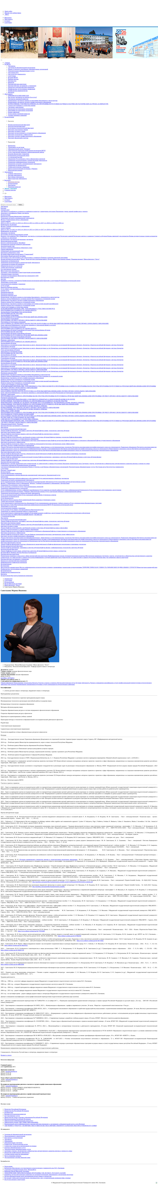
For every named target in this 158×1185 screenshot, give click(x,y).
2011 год (9, 223)
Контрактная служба (7, 277)
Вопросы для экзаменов (8, 236)
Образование (8, 1141)
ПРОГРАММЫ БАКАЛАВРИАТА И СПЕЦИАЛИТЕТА (18, 310)
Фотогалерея (8, 1166)
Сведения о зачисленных (16, 107)
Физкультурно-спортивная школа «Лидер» (39, 259)
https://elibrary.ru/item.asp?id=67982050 (69, 936)
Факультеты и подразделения (13, 1137)
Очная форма (14, 312)
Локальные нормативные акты (72, 463)
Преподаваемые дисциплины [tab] (23, 683)
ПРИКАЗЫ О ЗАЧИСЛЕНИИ (10, 411)
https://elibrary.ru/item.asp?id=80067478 (12, 950)
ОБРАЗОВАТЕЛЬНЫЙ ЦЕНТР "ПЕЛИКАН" (28, 514)
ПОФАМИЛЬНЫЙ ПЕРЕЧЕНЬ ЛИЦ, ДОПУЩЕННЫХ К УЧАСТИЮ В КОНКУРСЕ (28, 308)
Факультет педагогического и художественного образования (27, 133)
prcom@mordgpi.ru (11, 1071)
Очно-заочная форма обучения (40, 330)
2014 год (26, 223)
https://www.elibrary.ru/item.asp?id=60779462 (90, 940)
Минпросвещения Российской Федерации (17, 1119)
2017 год (44, 223)
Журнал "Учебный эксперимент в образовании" (45, 483)
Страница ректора (10, 190)
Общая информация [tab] (7, 683)
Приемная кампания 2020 (9, 373)
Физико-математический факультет (19, 125)
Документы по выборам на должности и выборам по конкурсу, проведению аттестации (28, 211)
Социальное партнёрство (9, 465)
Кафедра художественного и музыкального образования (67, 531)
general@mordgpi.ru (12, 1079)
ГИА (17, 236)
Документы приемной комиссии (18, 99)
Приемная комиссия (14, 187)
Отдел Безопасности (7, 498)
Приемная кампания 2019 (9, 295)
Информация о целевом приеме (21, 299)
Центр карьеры (14, 500)
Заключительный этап (8, 246)
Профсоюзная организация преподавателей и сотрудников (40, 280)
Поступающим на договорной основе (43, 299)
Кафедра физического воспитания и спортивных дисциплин (67, 453)
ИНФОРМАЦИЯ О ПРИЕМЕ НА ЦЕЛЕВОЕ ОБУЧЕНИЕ (19, 402)
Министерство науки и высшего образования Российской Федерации (26, 1117)
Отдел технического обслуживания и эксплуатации (105, 490)
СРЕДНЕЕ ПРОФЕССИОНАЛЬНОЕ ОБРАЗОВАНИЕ (91, 323)
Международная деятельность (17, 178)
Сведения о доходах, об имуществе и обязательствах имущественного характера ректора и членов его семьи (116, 463)
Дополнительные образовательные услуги (21, 71)
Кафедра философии (75, 437)
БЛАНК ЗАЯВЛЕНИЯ (8, 399)
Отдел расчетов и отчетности (10, 486)
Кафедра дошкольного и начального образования (79, 440)
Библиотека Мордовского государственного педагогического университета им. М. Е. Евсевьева (34, 1168)
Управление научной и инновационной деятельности (25, 164)
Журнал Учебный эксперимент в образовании (15, 226)
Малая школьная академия (9, 241)
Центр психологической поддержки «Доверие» (23, 168)
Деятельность (8, 172)
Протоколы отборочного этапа (22, 247)
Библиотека (11, 145)
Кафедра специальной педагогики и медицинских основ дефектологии (52, 444)
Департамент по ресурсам (16, 147)
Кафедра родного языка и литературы (54, 460)
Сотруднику (8, 22)
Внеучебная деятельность (16, 177)
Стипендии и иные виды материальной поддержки (20, 1146)
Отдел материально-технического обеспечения (75, 513)
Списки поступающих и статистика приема (21, 105)
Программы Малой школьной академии (13, 256)
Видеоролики (5, 566)
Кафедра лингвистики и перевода (48, 434)
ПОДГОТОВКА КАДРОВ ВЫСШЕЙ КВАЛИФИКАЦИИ (55, 323)
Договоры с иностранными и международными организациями (21, 272)
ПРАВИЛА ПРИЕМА (77, 402)
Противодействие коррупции (17, 84)
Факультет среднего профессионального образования (24, 136)
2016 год (38, 223)
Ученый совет (5, 210)
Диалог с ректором (10, 188)
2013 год (21, 223)
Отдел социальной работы (30, 495)
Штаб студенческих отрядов (47, 495)
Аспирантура (5, 275)
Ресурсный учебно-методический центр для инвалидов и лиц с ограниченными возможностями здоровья (37, 1178)
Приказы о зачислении (8, 340)
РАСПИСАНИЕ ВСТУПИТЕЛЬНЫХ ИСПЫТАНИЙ (17, 417)
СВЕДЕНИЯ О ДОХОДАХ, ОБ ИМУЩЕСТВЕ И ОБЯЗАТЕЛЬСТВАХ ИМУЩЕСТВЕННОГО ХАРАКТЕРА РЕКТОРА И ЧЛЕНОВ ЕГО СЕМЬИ (50, 1125)
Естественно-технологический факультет (21, 128)
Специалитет (31, 275)
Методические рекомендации (10, 567)
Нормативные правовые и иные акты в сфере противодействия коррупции (24, 556)
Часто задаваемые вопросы (12, 1156)
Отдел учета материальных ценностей (31, 486)
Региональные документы (9, 239)
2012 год (15, 223)
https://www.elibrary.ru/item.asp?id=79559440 (31, 931)
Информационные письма (56, 556)
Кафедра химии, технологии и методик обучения (53, 430)
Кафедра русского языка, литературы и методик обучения (24, 460)
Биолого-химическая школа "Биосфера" (13, 243)
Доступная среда (13, 72)
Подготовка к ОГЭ (19, 257)
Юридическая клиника (15, 170)
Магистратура (22, 275)
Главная (7, 62)
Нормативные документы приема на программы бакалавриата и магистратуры (32, 100)
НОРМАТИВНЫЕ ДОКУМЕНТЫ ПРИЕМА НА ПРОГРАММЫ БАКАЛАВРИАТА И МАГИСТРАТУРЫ (34, 401)
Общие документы (23, 213)
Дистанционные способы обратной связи (17, 1157)
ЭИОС (6, 14)
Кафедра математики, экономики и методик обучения (55, 457)
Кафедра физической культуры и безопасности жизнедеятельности (27, 453)
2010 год (3, 223)
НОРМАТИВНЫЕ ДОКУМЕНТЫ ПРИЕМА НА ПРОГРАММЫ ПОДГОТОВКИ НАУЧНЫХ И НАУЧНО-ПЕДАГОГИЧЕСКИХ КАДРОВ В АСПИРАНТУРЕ (58, 104)
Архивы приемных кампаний (17, 115)
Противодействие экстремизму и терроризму (22, 86)
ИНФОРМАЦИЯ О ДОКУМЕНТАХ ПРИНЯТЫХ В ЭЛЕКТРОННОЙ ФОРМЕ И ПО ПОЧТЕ (45, 399)
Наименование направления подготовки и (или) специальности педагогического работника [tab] (46, 684)
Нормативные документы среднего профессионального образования (29, 102)
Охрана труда (5, 290)
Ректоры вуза (12, 81)
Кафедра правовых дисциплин (59, 437)
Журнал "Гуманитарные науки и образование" (15, 483)
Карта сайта (8, 11)
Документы (11, 66)
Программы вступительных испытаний (20, 110)
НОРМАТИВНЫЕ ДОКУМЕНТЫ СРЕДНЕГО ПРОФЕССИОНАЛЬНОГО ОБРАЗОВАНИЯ (30, 407)
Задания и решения (7, 247)
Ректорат (3, 208)
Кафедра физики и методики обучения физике (86, 457)
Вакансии (11, 82)
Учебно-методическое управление (18, 167)
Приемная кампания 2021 (9, 397)
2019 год (55, 223)
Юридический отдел (28, 289)
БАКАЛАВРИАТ (6, 391)
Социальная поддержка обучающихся (12, 264)
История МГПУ (13, 77)
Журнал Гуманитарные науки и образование (14, 219)
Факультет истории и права (16, 131)
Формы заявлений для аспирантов (118, 236)
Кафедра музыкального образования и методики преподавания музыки (28, 440)
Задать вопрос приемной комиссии (19, 114)
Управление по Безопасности (17, 165)
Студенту (7, 21)
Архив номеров (6, 221)
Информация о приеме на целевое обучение (25, 376)
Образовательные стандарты (10, 274)
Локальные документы (8, 233)
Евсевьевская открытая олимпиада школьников (15, 244)
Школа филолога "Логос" (92, 259)
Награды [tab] (35, 683)
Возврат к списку (6, 1055)
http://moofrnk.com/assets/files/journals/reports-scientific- (48, 886)
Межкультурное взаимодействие (147, 567)
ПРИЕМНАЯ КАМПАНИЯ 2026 (18, 95)
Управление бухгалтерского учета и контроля (15, 485)
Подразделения (9, 117)
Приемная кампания (7, 294)
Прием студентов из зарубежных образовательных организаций (28, 69)
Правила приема (6, 299)
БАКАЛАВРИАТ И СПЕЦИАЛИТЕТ (13, 323)
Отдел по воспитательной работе (11, 495)
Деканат (3, 430)
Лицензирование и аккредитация (14, 1136)
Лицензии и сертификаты (9, 213)
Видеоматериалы (6, 564)
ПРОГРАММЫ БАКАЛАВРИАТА (66, 386)
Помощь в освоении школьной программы (54, 257)
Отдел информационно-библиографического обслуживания (20, 478)
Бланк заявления (6, 325)
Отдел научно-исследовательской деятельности (39, 481)
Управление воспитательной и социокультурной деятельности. (20, 493)
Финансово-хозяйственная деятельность (16, 1152)
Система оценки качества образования (16, 1154)
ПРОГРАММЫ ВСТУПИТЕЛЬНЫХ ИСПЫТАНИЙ (17, 414)
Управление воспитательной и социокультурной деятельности (27, 160)
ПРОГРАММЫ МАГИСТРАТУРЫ (11, 313)
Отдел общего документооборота (11, 289)
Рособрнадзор (8, 1112)
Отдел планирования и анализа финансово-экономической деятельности (24, 475)
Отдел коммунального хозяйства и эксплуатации (45, 513)
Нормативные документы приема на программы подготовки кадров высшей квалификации (29, 303)
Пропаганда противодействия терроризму (21, 87)
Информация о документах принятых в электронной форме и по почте (33, 325)
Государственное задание (8, 269)
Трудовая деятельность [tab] (82, 683)
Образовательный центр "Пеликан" (19, 149)
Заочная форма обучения (8, 330)
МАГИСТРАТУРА (31, 323)
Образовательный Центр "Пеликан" (12, 424)
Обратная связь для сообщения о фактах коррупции (112, 557)
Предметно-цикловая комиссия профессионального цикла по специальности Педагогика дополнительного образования (80, 450)
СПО (36, 275)
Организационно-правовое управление (13, 284)
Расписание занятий (66, 236)
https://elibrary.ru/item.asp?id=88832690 (12, 964)
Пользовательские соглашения (26, 465)
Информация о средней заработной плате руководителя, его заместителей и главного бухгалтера (65, 557)
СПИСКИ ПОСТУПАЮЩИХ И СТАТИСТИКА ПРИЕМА (19, 419)
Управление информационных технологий (21, 162)
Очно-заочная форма (25, 312)
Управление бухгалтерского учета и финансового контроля (26, 159)
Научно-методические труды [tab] (66, 683)
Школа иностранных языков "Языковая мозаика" (68, 259)
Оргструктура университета (17, 74)
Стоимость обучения (100, 236)
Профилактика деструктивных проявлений (21, 89)
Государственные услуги (12, 1116)
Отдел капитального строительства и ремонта (15, 513)
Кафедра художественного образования (107, 440)
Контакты (11, 92)
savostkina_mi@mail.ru (7, 678)
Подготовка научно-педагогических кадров (14, 234)
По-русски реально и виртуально (14, 1179)
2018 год (49, 223)
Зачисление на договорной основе (11, 345)
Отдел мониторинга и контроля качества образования (18, 503)
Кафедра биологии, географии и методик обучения (22, 430)
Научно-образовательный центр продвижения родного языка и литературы (27, 1176)
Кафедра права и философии (59, 528)
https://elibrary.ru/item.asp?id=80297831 (16, 945)
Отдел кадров (5, 285)
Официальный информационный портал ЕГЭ (18, 1120)
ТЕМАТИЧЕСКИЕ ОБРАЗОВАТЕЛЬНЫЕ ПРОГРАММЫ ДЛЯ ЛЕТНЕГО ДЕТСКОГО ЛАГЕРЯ (35, 1173)
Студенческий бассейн (15, 157)
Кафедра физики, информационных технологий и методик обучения (61, 547)
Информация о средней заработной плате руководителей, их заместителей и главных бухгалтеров (31, 463)
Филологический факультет (16, 126)
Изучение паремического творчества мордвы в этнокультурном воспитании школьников (48, 859)
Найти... (21, 204)
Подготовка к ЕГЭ (7, 257)
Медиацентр (5, 500)
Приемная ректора (14, 182)
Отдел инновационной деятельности (12, 481)
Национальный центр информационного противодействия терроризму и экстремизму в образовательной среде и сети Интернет (44, 1124)
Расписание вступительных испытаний (20, 109)
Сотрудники (12, 76)
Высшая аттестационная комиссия (15, 1114)
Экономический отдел (53, 475)
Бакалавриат (13, 275)
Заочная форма (5, 312)
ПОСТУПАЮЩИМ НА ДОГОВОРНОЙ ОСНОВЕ (54, 402)
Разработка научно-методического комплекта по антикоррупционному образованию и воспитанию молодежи (38, 1174)
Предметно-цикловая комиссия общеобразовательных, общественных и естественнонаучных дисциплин (39, 447)
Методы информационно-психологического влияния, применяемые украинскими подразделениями (50, 567)
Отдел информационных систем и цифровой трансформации (20, 490)
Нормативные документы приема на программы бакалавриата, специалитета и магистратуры (30, 297)
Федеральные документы (25, 239)
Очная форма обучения (23, 330)
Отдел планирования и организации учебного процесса (52, 503)
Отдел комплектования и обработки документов (54, 478)
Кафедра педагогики (57, 440)
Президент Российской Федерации (15, 1109)
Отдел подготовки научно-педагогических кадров (69, 481)
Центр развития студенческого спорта (43, 500)
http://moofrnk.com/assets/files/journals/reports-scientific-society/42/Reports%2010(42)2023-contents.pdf (62, 882)
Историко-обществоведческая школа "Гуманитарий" (17, 254)
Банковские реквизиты (25, 575)
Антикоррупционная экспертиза (75, 556)
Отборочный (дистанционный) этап (12, 251)
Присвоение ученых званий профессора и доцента (72, 211)
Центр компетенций (25, 500)
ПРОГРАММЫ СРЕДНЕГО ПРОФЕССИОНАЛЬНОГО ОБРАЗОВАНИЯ (24, 320)
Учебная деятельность (15, 173)
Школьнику (8, 17)
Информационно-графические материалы (14, 562)
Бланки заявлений (13, 112)
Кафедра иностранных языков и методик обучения (22, 434)
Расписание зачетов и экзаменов (83, 236)
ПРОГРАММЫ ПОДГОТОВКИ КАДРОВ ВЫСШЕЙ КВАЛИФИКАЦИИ (24, 317)
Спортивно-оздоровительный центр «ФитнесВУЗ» (20, 1169)
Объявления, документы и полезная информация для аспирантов (39, 236)
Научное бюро (65, 483)
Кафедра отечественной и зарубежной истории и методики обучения (28, 437)
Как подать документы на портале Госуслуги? (22, 97)
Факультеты (11, 185)
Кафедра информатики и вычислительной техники (22, 457)
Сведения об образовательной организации (21, 67)
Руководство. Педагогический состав (16, 1144)
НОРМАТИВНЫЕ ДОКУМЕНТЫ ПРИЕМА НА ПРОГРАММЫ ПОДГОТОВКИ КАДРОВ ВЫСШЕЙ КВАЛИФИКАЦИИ (40, 404)
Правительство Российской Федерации (16, 1111)
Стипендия (18, 266)
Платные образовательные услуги (15, 1147)
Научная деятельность (15, 175)
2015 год (32, 223)
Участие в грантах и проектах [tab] (47, 683)
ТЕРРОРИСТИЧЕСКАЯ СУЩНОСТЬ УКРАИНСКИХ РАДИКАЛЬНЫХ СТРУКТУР (109, 567)
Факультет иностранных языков (18, 129)
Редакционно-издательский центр (18, 155)
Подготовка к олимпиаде (33, 257)
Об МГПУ (7, 64)
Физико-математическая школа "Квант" (13, 259)
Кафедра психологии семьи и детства (18, 444)
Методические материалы (93, 556)
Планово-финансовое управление (18, 154)
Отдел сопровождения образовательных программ (85, 503)
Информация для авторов (9, 224)
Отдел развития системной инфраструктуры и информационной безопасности (64, 490)
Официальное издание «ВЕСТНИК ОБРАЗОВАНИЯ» (21, 1122)
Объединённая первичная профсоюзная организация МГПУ (27, 150)
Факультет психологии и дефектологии (20, 134)
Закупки (3, 279)
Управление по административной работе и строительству (19, 511)
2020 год (61, 223)
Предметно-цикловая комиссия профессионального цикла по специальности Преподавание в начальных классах (96, 449)
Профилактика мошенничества (18, 90)
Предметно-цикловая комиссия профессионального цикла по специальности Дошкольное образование (104, 447)
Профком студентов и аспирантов (11, 280)
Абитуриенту (8, 19)
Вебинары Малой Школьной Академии (16, 1171)
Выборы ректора (13, 79)
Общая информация (7, 249)
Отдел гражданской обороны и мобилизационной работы (26, 152)
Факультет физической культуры (18, 138)
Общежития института (8, 266)
